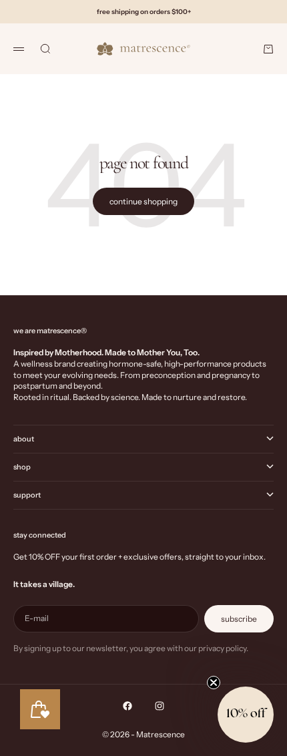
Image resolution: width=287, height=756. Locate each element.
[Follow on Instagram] (159, 706)
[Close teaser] (213, 682)
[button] (246, 715)
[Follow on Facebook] (127, 706)
